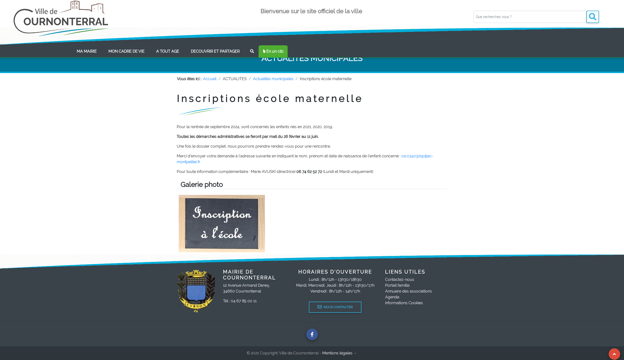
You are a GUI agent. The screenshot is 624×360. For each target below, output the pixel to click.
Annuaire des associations (408, 291)
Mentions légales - (339, 353)
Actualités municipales (273, 78)
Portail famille (397, 285)
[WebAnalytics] (368, 353)
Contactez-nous (399, 279)
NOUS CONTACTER (338, 307)
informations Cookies (404, 303)
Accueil (209, 78)
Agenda (392, 297)
